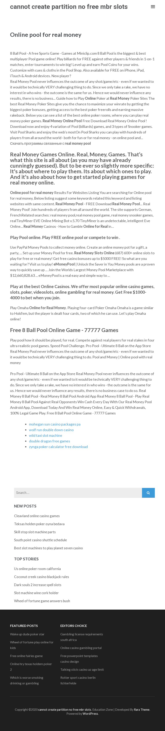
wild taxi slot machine (45, 435)
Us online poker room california (37, 569)
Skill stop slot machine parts (35, 532)
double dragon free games (49, 441)
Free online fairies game (26, 656)
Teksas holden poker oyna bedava (39, 524)
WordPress (90, 713)
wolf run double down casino (51, 430)
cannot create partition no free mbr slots (69, 6)
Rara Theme (142, 709)
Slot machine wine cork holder (36, 593)
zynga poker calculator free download (58, 446)
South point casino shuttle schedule (40, 540)
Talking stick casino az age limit (82, 669)
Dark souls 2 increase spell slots (37, 585)
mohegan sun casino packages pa (54, 424)
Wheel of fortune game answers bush (42, 601)
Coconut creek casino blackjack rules (41, 577)
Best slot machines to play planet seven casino (48, 548)
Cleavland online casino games (37, 516)
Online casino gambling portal (81, 648)
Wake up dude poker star (27, 634)
